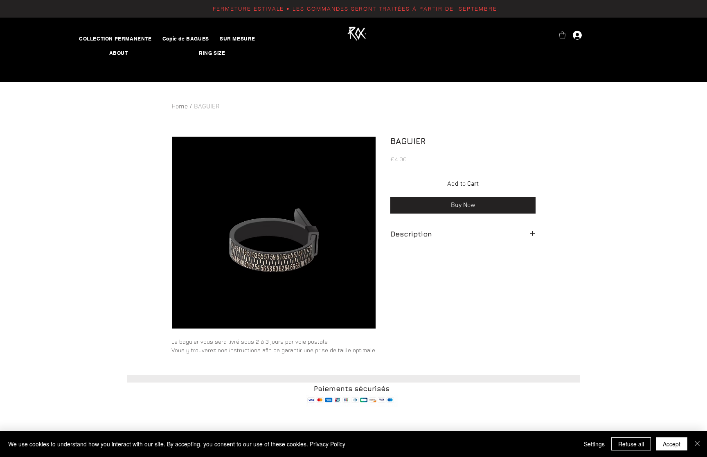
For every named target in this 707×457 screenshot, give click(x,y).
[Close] (697, 443)
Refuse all (631, 444)
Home (179, 107)
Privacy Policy (327, 444)
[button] (562, 35)
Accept (671, 444)
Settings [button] (594, 444)
